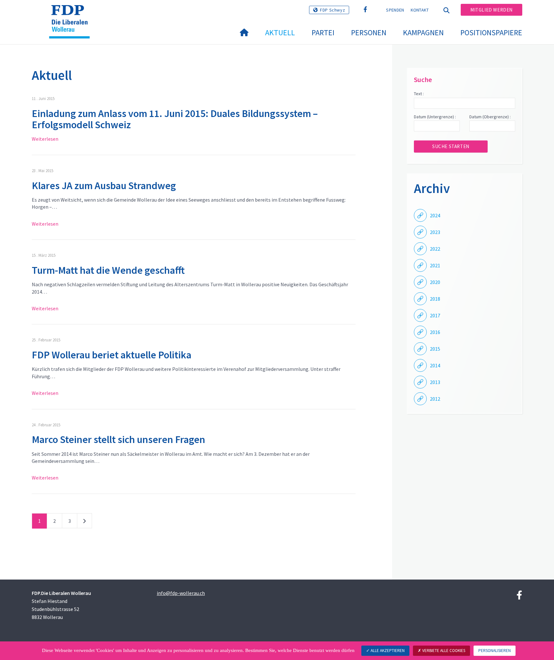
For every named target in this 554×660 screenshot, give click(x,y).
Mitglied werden (491, 10)
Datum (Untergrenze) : (435, 117)
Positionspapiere (491, 33)
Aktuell (280, 33)
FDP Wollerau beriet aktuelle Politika (111, 354)
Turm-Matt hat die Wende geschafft (108, 270)
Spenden (395, 10)
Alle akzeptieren (387, 650)
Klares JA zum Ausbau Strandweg (104, 185)
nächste (84, 522)
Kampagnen (423, 33)
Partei (323, 33)
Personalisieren (494, 650)
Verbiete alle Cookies (443, 650)
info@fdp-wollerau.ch (181, 593)
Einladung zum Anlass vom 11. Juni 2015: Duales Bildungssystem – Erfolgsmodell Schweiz (175, 119)
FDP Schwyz (332, 10)
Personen (368, 33)
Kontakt (420, 10)
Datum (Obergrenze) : (490, 117)
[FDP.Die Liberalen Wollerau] (72, 13)
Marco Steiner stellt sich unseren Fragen (118, 439)
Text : (419, 93)
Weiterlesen (45, 139)
